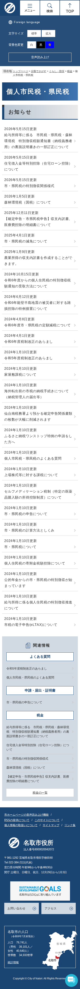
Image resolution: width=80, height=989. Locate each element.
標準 (34, 33)
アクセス (51, 908)
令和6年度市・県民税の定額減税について (37, 325)
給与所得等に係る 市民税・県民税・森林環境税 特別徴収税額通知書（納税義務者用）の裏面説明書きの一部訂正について (38, 141)
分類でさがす (38, 71)
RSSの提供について (16, 820)
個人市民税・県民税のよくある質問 (33, 458)
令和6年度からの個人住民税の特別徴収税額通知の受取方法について (37, 283)
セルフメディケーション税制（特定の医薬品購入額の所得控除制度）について (38, 494)
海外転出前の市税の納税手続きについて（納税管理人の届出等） (36, 394)
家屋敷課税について (20, 374)
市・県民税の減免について (25, 241)
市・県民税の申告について (25, 514)
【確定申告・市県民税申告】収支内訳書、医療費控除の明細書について (38, 222)
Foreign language (27, 22)
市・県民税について (20, 547)
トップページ (20, 71)
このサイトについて (47, 820)
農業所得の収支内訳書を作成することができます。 (38, 261)
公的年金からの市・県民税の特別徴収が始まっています (38, 583)
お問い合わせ (16, 908)
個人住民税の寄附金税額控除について (34, 563)
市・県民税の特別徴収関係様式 (29, 186)
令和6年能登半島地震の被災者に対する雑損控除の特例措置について (37, 305)
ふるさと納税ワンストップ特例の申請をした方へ (38, 439)
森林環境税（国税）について (27, 202)
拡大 (48, 33)
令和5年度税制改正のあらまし (28, 358)
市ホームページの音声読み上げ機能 (26, 814)
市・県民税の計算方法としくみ (29, 530)
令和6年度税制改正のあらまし (28, 341)
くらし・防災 (56, 71)
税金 (69, 71)
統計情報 (13, 962)
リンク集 (70, 825)
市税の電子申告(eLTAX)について (30, 625)
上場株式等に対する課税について (31, 475)
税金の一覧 (40, 792)
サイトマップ (51, 825)
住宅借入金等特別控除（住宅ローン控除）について (38, 166)
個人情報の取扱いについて (21, 825)
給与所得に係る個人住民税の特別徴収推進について (38, 605)
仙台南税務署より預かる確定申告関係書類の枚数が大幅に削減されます (38, 416)
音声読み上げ (40, 57)
